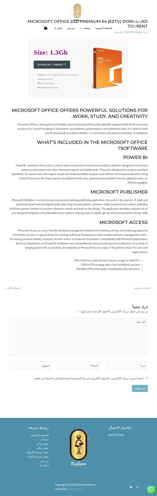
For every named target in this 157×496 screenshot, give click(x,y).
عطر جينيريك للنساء (38, 456)
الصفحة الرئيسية (103, 28)
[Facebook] (131, 487)
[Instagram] (137, 487)
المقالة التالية (12, 288)
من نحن (71, 28)
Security (129, 32)
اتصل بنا (58, 28)
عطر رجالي (42, 447)
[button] (81, 28)
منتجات (86, 28)
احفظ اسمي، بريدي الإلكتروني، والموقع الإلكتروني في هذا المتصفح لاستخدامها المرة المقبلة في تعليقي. (88, 378)
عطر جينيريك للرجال (38, 452)
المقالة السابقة (144, 288)
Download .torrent (50, 64)
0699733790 (116, 435)
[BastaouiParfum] (77, 12)
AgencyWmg (75, 488)
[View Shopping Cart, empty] (46, 28)
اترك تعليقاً (142, 32)
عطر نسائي (42, 443)
